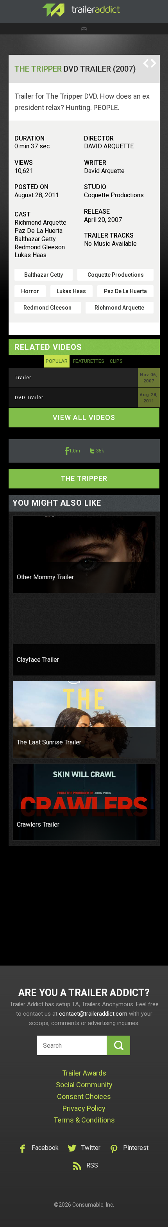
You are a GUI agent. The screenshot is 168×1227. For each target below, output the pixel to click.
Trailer (23, 377)
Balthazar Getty (43, 275)
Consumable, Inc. (93, 1205)
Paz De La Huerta (125, 291)
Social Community (84, 1085)
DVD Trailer (29, 397)
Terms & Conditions (84, 1120)
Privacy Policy (84, 1108)
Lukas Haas (71, 291)
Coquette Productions (116, 275)
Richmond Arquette (119, 307)
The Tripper (38, 69)
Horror (30, 291)
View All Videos (84, 417)
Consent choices (84, 1096)
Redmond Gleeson (47, 307)
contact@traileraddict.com (93, 1013)
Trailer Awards (84, 1073)
